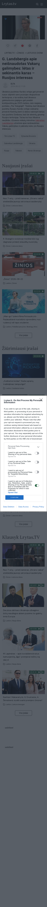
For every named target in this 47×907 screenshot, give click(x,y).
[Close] (41, 400)
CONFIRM (14, 497)
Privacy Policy (38, 507)
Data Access (23, 507)
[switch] (37, 453)
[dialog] (23, 454)
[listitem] (23, 447)
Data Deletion (8, 507)
